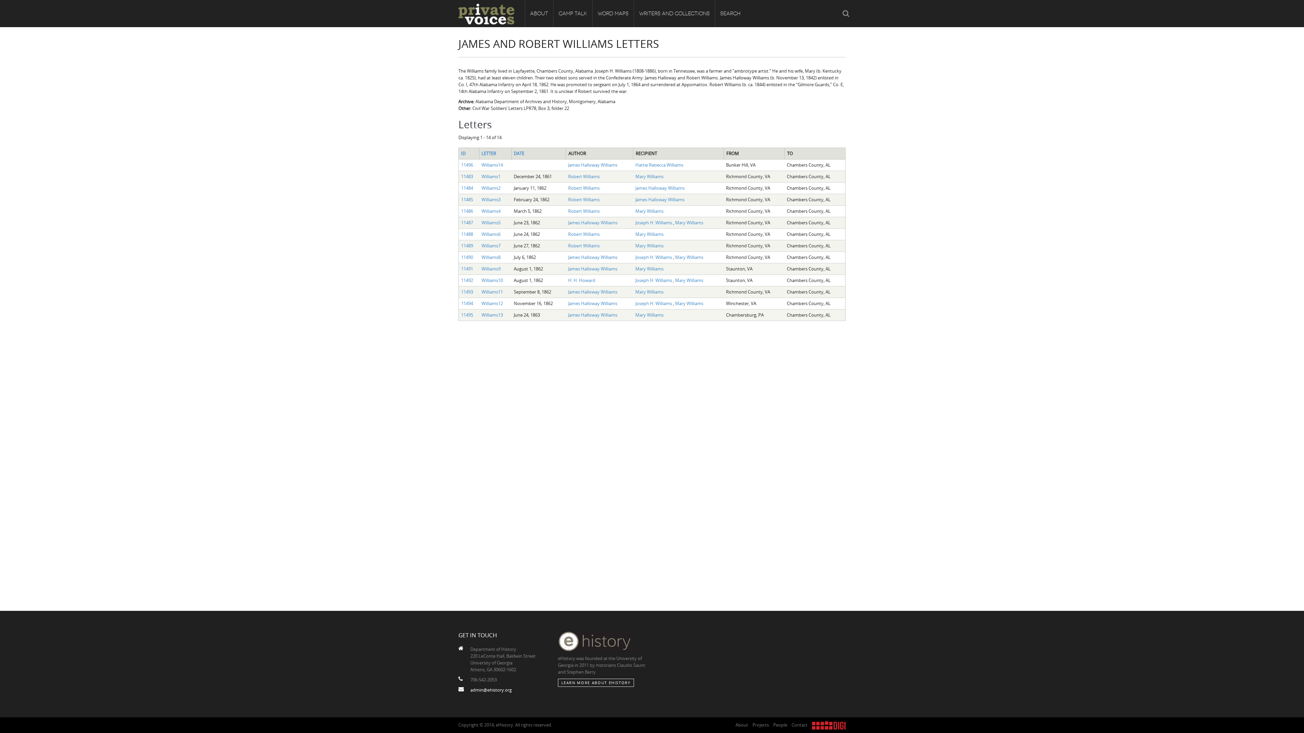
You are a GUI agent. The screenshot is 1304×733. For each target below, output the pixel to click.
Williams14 (492, 165)
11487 (467, 223)
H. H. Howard (581, 280)
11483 (467, 176)
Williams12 (492, 303)
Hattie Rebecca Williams (659, 165)
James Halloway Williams (592, 165)
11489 (467, 246)
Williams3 (491, 199)
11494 (467, 303)
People (780, 725)
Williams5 (491, 223)
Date (519, 153)
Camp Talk (573, 14)
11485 (467, 199)
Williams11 (492, 292)
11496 (467, 165)
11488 (467, 234)
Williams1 (491, 176)
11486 (467, 211)
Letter (489, 153)
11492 (467, 280)
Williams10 (492, 280)
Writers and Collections (674, 14)
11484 (467, 188)
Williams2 (491, 188)
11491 (467, 269)
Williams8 (491, 257)
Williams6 (491, 234)
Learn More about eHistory (596, 682)
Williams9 (491, 269)
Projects (761, 725)
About (539, 14)
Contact (800, 725)
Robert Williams (584, 176)
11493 (467, 292)
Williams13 (492, 315)
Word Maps (613, 14)
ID (463, 153)
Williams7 (491, 246)
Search (730, 14)
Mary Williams (649, 176)
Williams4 (491, 211)
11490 (467, 257)
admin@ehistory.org (491, 690)
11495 (467, 315)
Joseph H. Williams (654, 223)
